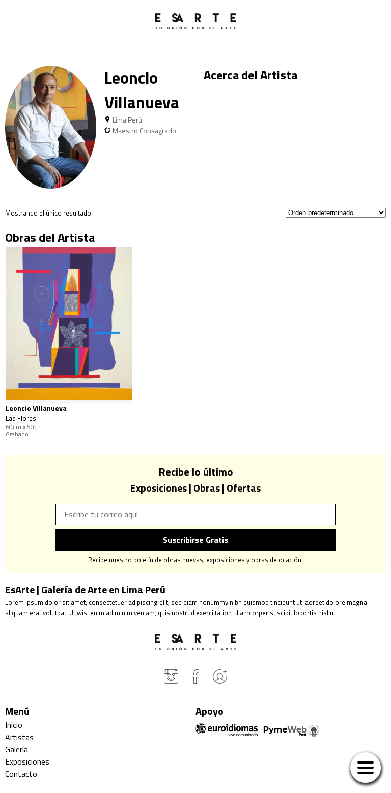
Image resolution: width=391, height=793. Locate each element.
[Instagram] (171, 678)
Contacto (21, 774)
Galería (16, 749)
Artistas (19, 737)
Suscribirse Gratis (195, 540)
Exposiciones (27, 761)
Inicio (13, 725)
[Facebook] (195, 678)
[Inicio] (195, 23)
